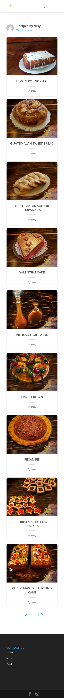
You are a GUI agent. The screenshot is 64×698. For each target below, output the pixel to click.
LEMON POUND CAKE (32, 81)
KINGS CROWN (32, 397)
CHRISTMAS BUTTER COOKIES (32, 524)
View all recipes (24, 29)
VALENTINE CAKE (32, 272)
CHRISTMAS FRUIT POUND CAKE (32, 590)
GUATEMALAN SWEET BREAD (32, 143)
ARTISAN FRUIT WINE (32, 335)
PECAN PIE (32, 459)
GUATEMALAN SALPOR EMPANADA (32, 208)
